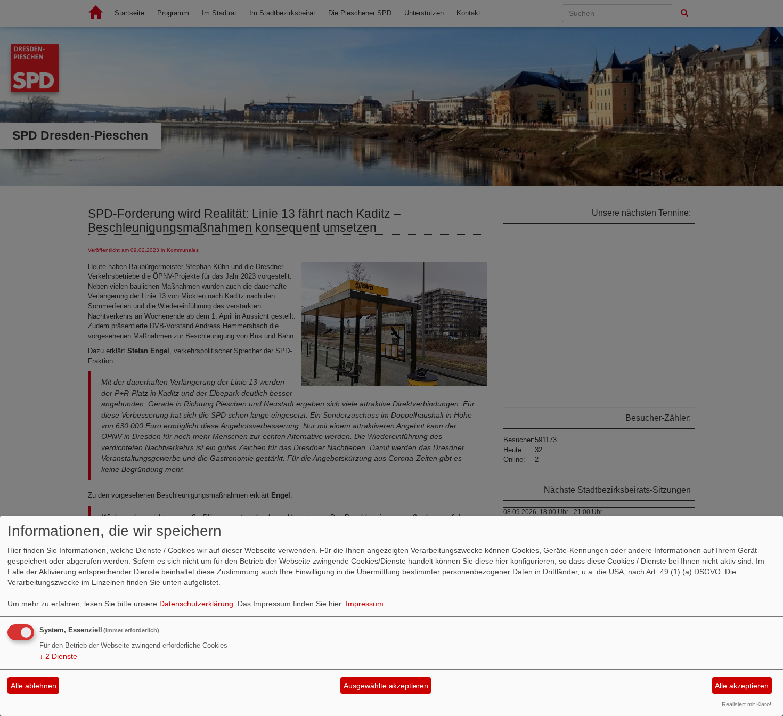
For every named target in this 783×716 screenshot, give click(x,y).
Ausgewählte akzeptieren (386, 685)
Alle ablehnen (33, 685)
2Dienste (58, 656)
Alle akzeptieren (742, 685)
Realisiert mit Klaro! (746, 704)
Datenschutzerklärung (196, 603)
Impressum (365, 603)
